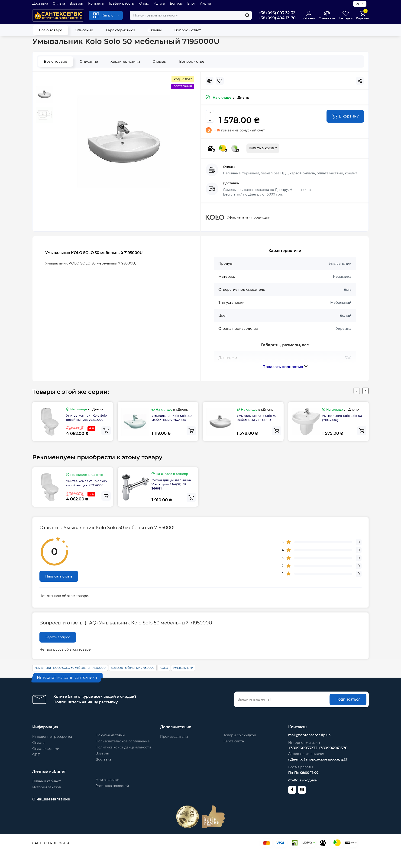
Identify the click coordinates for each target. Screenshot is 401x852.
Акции (205, 3)
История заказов (46, 787)
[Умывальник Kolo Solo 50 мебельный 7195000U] (123, 142)
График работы (122, 3)
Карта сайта (233, 741)
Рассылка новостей (112, 786)
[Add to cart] (106, 430)
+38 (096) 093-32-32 (277, 13)
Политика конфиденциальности (123, 747)
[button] (356, 391)
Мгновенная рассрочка (52, 736)
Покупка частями (110, 735)
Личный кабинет (46, 781)
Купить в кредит (263, 148)
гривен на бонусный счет (239, 130)
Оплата (59, 3)
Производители (174, 736)
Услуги (159, 3)
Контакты (96, 3)
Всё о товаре (50, 30)
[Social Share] (360, 81)
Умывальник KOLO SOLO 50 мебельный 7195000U (70, 667)
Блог (191, 3)
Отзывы (155, 30)
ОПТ (36, 755)
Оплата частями (45, 749)
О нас (144, 3)
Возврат (77, 3)
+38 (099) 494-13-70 (277, 18)
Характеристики (120, 30)
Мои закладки (108, 780)
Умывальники (183, 667)
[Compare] (209, 81)
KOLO (164, 667)
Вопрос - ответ (187, 30)
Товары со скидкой (239, 735)
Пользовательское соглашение (123, 741)
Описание (84, 30)
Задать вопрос (57, 637)
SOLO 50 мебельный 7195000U (133, 667)
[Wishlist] (220, 81)
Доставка (40, 3)
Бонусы (176, 3)
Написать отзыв (58, 576)
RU (358, 4)
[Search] (247, 15)
